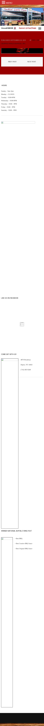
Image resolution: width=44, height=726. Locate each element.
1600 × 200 (35, 40)
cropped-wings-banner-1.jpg (13, 43)
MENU (9, 3)
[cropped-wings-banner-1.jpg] (22, 51)
